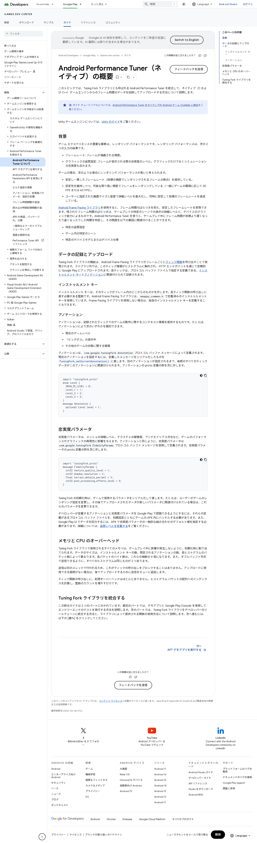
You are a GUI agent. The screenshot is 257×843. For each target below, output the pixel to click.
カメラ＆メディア (95, 785)
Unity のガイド (111, 122)
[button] (20, 92)
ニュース (56, 794)
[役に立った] (199, 55)
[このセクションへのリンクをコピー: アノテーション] (86, 315)
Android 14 (160, 785)
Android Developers (68, 55)
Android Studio (228, 4)
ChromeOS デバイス (131, 780)
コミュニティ (112, 22)
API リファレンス (197, 783)
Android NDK (195, 794)
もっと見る (97, 4)
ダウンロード (26, 22)
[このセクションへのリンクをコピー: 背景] (70, 137)
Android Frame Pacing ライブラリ (79, 207)
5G (87, 796)
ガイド (67, 22)
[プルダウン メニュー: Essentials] (54, 4)
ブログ (55, 799)
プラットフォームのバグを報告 (237, 770)
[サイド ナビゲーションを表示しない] (42, 836)
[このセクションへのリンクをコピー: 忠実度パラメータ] (95, 430)
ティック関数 (174, 262)
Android (55, 768)
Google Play (70, 4)
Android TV (126, 791)
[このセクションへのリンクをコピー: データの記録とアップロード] (116, 255)
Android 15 (160, 780)
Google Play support (234, 782)
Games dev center (18, 14)
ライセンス (75, 834)
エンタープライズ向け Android (63, 776)
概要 (6, 22)
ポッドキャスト (59, 805)
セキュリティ (58, 782)
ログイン (248, 4)
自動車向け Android (131, 785)
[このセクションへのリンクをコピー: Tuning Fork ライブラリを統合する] (128, 598)
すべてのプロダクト (183, 819)
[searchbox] (23, 33)
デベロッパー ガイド (199, 777)
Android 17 (160, 768)
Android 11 (160, 802)
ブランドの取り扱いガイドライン (103, 834)
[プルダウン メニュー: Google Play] (82, 4)
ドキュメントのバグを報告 (237, 777)
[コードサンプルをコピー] (205, 375)
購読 (218, 834)
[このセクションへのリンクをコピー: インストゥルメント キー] (101, 285)
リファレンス (88, 22)
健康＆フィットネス (96, 780)
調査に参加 (229, 788)
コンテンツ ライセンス (110, 701)
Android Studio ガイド (200, 772)
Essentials (43, 4)
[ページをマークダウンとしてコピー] (128, 77)
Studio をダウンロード (200, 789)
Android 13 (160, 791)
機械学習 (90, 774)
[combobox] (160, 4)
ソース (54, 788)
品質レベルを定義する (114, 526)
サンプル (49, 22)
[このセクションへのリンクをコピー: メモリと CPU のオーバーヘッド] (123, 541)
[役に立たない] (205, 55)
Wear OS (125, 774)
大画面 (123, 768)
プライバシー (92, 791)
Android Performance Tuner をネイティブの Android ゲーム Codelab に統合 (155, 105)
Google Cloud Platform (152, 819)
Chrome (111, 819)
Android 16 (160, 774)
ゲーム (89, 768)
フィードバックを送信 (188, 69)
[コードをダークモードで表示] (201, 375)
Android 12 (160, 796)
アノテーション (94, 275)
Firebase (127, 819)
